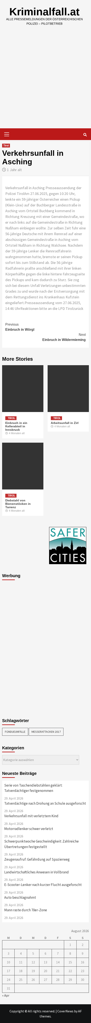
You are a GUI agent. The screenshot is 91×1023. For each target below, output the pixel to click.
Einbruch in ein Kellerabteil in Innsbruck (16, 426)
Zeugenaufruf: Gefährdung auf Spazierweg (37, 859)
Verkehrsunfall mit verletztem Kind (31, 816)
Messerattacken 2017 (46, 732)
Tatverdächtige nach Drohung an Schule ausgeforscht (45, 803)
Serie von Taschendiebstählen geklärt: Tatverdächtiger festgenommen (33, 788)
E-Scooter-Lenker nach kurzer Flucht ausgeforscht (43, 884)
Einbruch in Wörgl (19, 327)
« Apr (5, 995)
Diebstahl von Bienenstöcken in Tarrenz (18, 504)
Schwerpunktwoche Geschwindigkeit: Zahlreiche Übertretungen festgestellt (41, 844)
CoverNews (65, 1011)
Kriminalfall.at (44, 12)
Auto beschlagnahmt (20, 897)
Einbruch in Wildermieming (64, 337)
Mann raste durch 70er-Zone (25, 910)
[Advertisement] (45, 80)
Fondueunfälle (15, 732)
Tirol (6, 145)
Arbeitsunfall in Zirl (65, 423)
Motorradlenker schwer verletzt (28, 828)
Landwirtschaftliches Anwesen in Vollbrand (36, 872)
